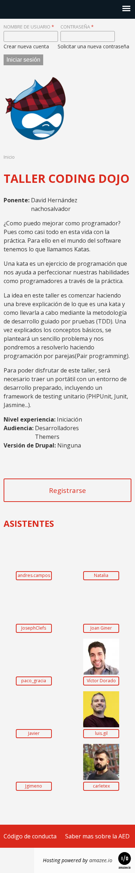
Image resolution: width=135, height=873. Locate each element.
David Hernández (54, 200)
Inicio (9, 157)
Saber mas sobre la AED (97, 836)
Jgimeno (33, 786)
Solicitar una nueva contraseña (93, 46)
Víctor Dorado (101, 681)
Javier (34, 733)
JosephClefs (33, 628)
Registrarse (67, 490)
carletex (101, 786)
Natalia (101, 575)
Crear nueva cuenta (26, 46)
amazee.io (100, 860)
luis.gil (101, 733)
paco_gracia (33, 681)
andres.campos (34, 575)
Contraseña (77, 26)
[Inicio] (36, 108)
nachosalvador (51, 209)
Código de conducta (30, 836)
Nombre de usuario (29, 26)
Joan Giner (101, 628)
